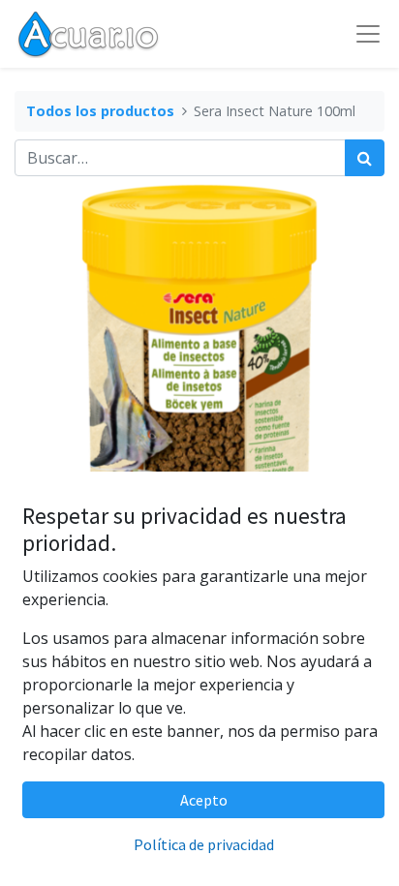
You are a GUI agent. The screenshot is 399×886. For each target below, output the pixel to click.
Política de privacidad (204, 844)
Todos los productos (100, 111)
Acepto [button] (204, 800)
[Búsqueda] (364, 157)
